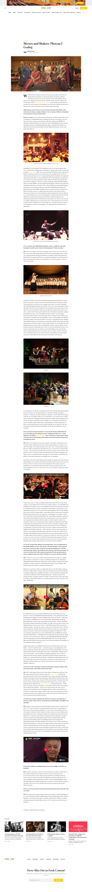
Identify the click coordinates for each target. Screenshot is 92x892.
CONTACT (41, 859)
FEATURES (19, 12)
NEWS (14, 12)
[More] (83, 13)
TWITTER (62, 859)
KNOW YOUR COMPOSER (69, 12)
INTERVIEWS (27, 12)
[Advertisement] (46, 25)
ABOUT (29, 859)
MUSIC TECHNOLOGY (57, 12)
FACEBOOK (48, 859)
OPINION (79, 12)
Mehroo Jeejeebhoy (41, 435)
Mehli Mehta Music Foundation (42, 102)
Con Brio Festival (54, 674)
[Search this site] (5, 8)
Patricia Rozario (32, 172)
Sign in (77, 8)
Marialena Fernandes (46, 683)
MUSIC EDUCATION (36, 12)
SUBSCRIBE (35, 859)
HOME (9, 12)
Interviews (25, 40)
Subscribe (83, 8)
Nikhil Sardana (30, 51)
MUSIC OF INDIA (46, 12)
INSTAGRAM (56, 859)
